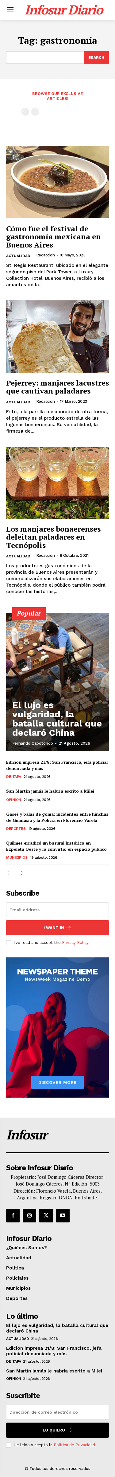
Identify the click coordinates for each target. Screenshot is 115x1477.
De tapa (13, 776)
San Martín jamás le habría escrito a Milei (50, 791)
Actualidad (18, 256)
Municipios (16, 857)
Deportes (15, 828)
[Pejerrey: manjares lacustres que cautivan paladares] (57, 336)
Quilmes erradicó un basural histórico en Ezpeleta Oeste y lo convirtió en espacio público (56, 846)
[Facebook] (13, 1215)
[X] (46, 1215)
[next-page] (20, 873)
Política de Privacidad (74, 1445)
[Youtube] (63, 1215)
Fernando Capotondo (32, 743)
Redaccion (45, 255)
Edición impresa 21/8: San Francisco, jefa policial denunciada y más (54, 1350)
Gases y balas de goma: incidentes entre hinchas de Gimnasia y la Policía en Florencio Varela (57, 817)
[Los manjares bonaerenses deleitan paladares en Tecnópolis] (57, 483)
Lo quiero (54, 1430)
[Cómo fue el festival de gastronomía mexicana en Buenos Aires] (57, 182)
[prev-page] (25, 112)
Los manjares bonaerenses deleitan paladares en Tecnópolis (53, 537)
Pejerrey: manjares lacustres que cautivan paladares (57, 387)
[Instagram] (29, 1215)
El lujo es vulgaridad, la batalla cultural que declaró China (57, 718)
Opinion (13, 800)
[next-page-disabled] (35, 112)
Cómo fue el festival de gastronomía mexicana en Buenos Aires (53, 237)
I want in (54, 927)
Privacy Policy (75, 942)
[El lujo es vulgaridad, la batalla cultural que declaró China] (57, 682)
